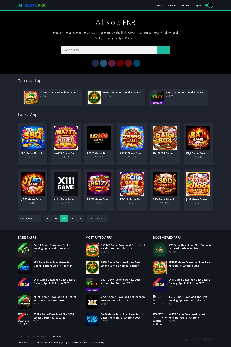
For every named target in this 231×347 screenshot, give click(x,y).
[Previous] (19, 97)
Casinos (172, 5)
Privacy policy (60, 342)
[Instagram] (112, 63)
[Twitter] (103, 63)
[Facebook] (95, 63)
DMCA (47, 342)
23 (90, 218)
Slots (159, 5)
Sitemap (100, 342)
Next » (101, 218)
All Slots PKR (55, 336)
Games (186, 5)
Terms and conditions (29, 342)
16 (80, 218)
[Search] (163, 50)
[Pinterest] (128, 63)
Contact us (75, 342)
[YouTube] (120, 63)
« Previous (26, 218)
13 (56, 218)
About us (88, 342)
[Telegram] (136, 63)
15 (72, 218)
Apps (198, 5)
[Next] (212, 97)
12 (48, 218)
